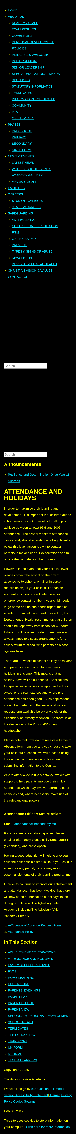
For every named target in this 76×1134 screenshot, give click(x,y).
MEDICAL (15, 1054)
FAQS (12, 971)
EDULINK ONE (18, 984)
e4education (40, 1089)
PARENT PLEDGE (21, 1003)
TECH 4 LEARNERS (22, 1060)
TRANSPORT (17, 1041)
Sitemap (54, 1095)
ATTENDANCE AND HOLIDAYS (30, 958)
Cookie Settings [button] (24, 1101)
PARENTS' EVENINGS (24, 990)
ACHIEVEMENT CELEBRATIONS (32, 952)
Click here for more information (48, 1127)
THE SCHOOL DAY (22, 1035)
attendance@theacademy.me (35, 824)
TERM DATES (18, 1028)
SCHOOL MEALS (20, 1022)
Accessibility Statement (31, 1095)
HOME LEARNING (21, 978)
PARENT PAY (17, 997)
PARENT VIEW (18, 1009)
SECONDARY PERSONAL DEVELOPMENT (39, 1016)
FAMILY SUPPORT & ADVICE (29, 965)
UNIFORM (15, 1047)
